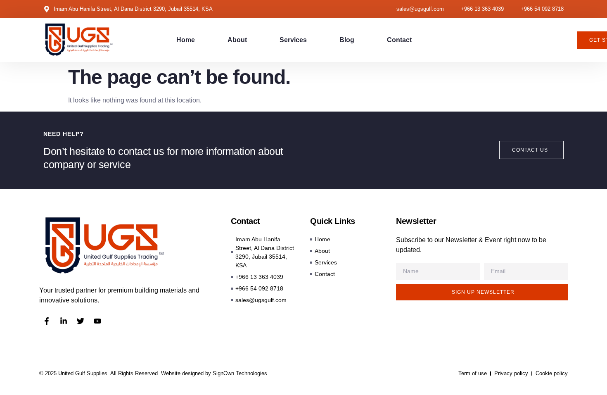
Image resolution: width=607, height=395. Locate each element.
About (237, 39)
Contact (399, 39)
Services (293, 39)
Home (185, 39)
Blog (346, 39)
